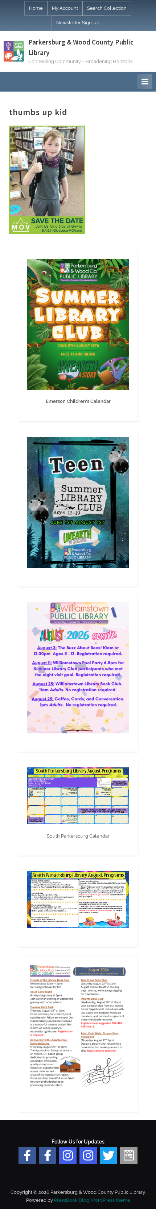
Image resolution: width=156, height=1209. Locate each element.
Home (36, 8)
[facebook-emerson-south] (27, 1155)
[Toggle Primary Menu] (144, 81)
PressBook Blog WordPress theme (92, 1200)
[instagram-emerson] (68, 1155)
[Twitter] (108, 1155)
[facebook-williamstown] (47, 1155)
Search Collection (107, 8)
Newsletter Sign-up (77, 22)
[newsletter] (128, 1155)
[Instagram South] (88, 1155)
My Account (65, 8)
